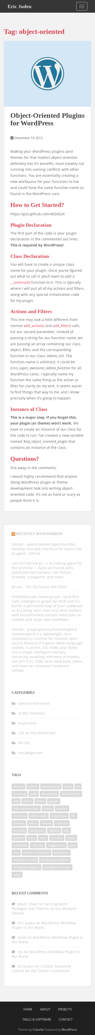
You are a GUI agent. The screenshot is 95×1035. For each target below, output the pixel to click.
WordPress (69, 1029)
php (66, 830)
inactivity (19, 816)
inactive (61, 808)
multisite (62, 823)
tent (16, 852)
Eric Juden (19, 6)
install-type (59, 816)
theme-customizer (36, 852)
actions (18, 786)
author (32, 786)
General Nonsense (34, 703)
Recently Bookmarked (39, 534)
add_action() (34, 325)
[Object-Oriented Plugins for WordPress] (47, 73)
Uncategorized (30, 752)
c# (78, 786)
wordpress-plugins (26, 867)
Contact (66, 1019)
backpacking (51, 786)
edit (16, 801)
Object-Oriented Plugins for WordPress (47, 119)
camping (19, 794)
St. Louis (57, 838)
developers (49, 794)
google (54, 801)
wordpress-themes (57, 867)
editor (27, 801)
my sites (19, 830)
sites (43, 838)
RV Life (24, 742)
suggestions (56, 845)
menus (46, 823)
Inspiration (27, 723)
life (73, 816)
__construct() (20, 282)
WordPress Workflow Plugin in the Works (44, 925)
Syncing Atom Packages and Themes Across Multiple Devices (44, 908)
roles (31, 838)
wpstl (17, 874)
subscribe (20, 845)
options (54, 830)
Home (27, 1009)
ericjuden (26, 966)
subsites (37, 845)
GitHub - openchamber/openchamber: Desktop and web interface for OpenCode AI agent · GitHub (47, 549)
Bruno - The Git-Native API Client (39, 586)
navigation (37, 830)
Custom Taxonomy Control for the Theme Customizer (41, 968)
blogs (68, 786)
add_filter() (62, 325)
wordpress (61, 852)
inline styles (38, 816)
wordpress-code (24, 860)
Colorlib (38, 1029)
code (33, 794)
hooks (48, 808)
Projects (65, 1009)
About (45, 1009)
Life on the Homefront (36, 733)
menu (33, 823)
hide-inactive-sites (26, 808)
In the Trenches (31, 713)
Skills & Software (37, 1019)
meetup (18, 823)
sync (72, 845)
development (71, 794)
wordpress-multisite (55, 860)
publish (18, 838)
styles (71, 838)
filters (40, 801)
